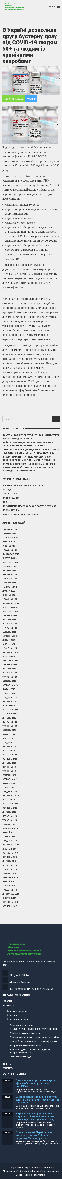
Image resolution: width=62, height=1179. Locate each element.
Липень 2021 (9, 763)
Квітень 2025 (9, 582)
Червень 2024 (9, 623)
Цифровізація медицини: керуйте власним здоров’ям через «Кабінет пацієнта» (27, 444)
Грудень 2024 (9, 599)
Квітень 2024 (9, 632)
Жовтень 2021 (9, 750)
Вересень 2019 (10, 853)
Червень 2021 (9, 767)
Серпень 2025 (9, 566)
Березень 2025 (10, 587)
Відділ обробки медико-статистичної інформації (33, 1041)
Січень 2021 (8, 787)
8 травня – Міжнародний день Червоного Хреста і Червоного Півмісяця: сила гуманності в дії (30, 451)
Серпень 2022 (9, 713)
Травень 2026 (9, 529)
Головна (7, 1001)
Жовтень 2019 (9, 849)
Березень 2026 (10, 538)
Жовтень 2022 (9, 705)
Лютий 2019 (8, 881)
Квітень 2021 (9, 775)
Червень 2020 (9, 816)
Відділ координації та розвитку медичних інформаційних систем (30, 1051)
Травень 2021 (9, 771)
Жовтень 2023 (9, 656)
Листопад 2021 (10, 746)
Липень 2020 (9, 812)
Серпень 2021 (9, 759)
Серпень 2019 (9, 857)
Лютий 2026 (8, 542)
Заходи (6, 490)
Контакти (7, 1068)
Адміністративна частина (22, 1025)
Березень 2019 (10, 877)
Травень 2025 (9, 578)
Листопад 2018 (10, 894)
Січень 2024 (8, 644)
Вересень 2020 (10, 804)
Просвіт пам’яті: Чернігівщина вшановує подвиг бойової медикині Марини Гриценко (28, 458)
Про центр (8, 1005)
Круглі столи (9, 494)
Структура (12, 1015)
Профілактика (10, 510)
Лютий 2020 (8, 832)
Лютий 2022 (8, 734)
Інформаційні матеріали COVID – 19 (22, 485)
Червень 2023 (9, 673)
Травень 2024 (9, 628)
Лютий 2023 (8, 689)
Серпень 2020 (9, 808)
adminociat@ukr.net (20, 982)
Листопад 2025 (10, 554)
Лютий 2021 (8, 783)
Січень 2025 (8, 595)
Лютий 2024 (8, 640)
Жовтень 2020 (9, 800)
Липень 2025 (9, 570)
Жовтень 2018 (9, 898)
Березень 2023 (10, 685)
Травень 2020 (9, 820)
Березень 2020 (10, 828)
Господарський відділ (20, 1057)
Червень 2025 (9, 574)
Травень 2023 (9, 677)
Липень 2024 (9, 619)
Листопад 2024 (10, 603)
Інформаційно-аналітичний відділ (26, 1045)
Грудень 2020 (9, 791)
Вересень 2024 (10, 611)
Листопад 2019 (10, 844)
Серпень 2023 (9, 664)
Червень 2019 (9, 865)
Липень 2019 (9, 861)
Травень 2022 (9, 726)
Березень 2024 (10, 636)
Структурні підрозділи (17, 1019)
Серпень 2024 (9, 615)
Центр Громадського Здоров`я (20, 514)
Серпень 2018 (9, 906)
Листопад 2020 (10, 795)
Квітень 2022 (9, 730)
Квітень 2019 (9, 873)
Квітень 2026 (9, 533)
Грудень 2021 (9, 742)
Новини (7, 502)
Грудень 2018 (9, 890)
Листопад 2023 (10, 652)
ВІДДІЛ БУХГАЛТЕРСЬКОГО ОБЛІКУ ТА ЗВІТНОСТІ (33, 1029)
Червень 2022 (9, 722)
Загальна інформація (17, 1011)
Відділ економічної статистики (25, 1033)
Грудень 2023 (9, 648)
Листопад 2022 (10, 701)
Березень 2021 (10, 779)
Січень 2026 (8, 546)
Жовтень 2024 (9, 607)
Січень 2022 (8, 738)
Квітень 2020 (9, 824)
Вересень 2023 (10, 660)
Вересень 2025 (10, 562)
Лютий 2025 (8, 591)
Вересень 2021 (10, 754)
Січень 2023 (8, 693)
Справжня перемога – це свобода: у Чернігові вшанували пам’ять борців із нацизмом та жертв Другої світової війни (28, 467)
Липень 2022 (9, 718)
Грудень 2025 (9, 550)
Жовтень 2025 (9, 558)
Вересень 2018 (10, 902)
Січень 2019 (8, 885)
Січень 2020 (8, 836)
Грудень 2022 (9, 697)
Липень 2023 (9, 669)
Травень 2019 (9, 869)
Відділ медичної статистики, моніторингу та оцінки (34, 1037)
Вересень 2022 (10, 709)
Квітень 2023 (9, 681)
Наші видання (10, 498)
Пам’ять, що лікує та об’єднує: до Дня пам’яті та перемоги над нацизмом (30, 437)
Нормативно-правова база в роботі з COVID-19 (29, 506)
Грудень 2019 (9, 840)
